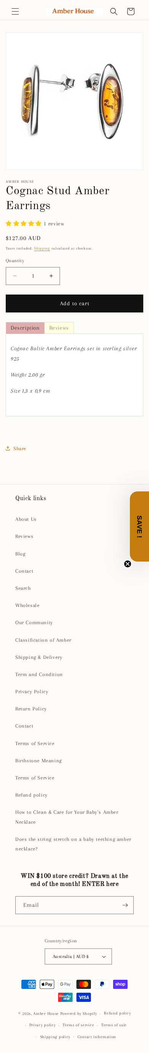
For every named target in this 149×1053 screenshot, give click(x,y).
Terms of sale (114, 1024)
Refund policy (31, 795)
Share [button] (19, 448)
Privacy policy (42, 1024)
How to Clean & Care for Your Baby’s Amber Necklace (66, 816)
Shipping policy (55, 1036)
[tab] (25, 328)
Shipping (42, 248)
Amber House (46, 1013)
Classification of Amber (43, 640)
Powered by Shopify (78, 1013)
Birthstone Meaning (38, 760)
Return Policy (31, 709)
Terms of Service (35, 743)
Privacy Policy (31, 691)
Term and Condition (39, 674)
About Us (26, 519)
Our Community (34, 622)
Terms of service (78, 1024)
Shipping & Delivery (38, 657)
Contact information (97, 1036)
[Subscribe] (125, 905)
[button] (15, 11)
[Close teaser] (127, 564)
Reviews (24, 536)
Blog (20, 554)
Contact (24, 571)
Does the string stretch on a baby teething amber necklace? (73, 844)
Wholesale (27, 605)
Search (23, 588)
